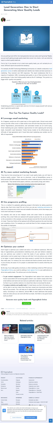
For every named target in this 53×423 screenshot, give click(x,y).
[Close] (44, 406)
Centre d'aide (4, 400)
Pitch (17, 392)
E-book (17, 388)
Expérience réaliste (33, 382)
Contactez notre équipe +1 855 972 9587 (38, 402)
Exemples (3, 384)
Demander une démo (33, 400)
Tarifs (2, 382)
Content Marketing (22, 308)
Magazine (18, 386)
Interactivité (31, 380)
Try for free (26, 303)
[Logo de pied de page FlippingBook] (6, 372)
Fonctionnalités (4, 380)
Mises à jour (4, 388)
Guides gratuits (4, 404)
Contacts (18, 402)
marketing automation (43, 207)
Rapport (18, 390)
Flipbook (18, 380)
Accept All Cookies (30, 417)
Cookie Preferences (16, 417)
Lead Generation (10, 308)
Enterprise (3, 386)
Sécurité (18, 404)
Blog (14, 2)
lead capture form (32, 270)
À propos (18, 400)
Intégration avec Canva (34, 386)
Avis (2, 390)
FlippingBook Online (7, 270)
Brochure (18, 384)
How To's (32, 308)
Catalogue (18, 382)
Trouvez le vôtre (19, 394)
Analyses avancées (33, 384)
